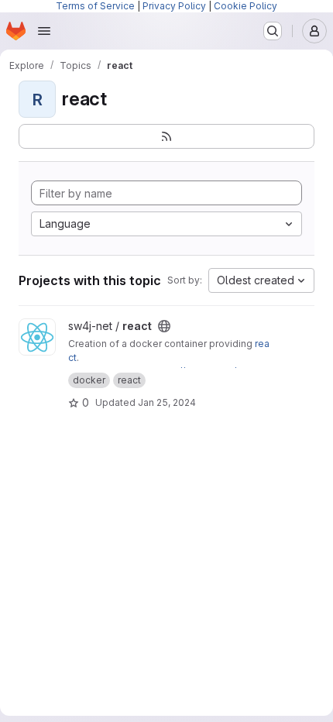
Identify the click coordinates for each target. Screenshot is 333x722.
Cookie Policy (245, 6)
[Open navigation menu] (44, 31)
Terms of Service (95, 6)
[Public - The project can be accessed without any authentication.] (164, 326)
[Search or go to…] (272, 31)
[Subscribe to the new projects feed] (166, 136)
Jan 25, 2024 (167, 402)
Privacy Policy (174, 6)
